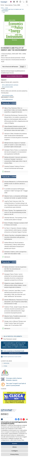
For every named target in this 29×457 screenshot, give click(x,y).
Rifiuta (15, 447)
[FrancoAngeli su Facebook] (2, 414)
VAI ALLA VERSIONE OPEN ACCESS (14, 76)
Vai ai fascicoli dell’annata (10, 66)
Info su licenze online (7, 87)
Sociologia (6, 363)
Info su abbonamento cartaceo (10, 85)
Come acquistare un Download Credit (13, 351)
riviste (6, 8)
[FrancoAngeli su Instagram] (5, 414)
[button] (10, 2)
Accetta (14, 443)
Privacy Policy (14, 454)
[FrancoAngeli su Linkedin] (4, 414)
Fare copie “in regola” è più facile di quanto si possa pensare (16, 384)
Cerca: (2, 5)
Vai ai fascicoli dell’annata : (13, 336)
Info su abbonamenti (7, 99)
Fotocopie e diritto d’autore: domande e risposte (14, 379)
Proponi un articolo (14, 353)
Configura (14, 451)
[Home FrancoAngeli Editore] (5, 2)
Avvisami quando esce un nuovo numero (12, 356)
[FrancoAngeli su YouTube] (7, 414)
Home (2, 8)
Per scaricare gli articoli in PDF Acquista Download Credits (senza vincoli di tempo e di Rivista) (14, 345)
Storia (5, 366)
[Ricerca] (27, 5)
